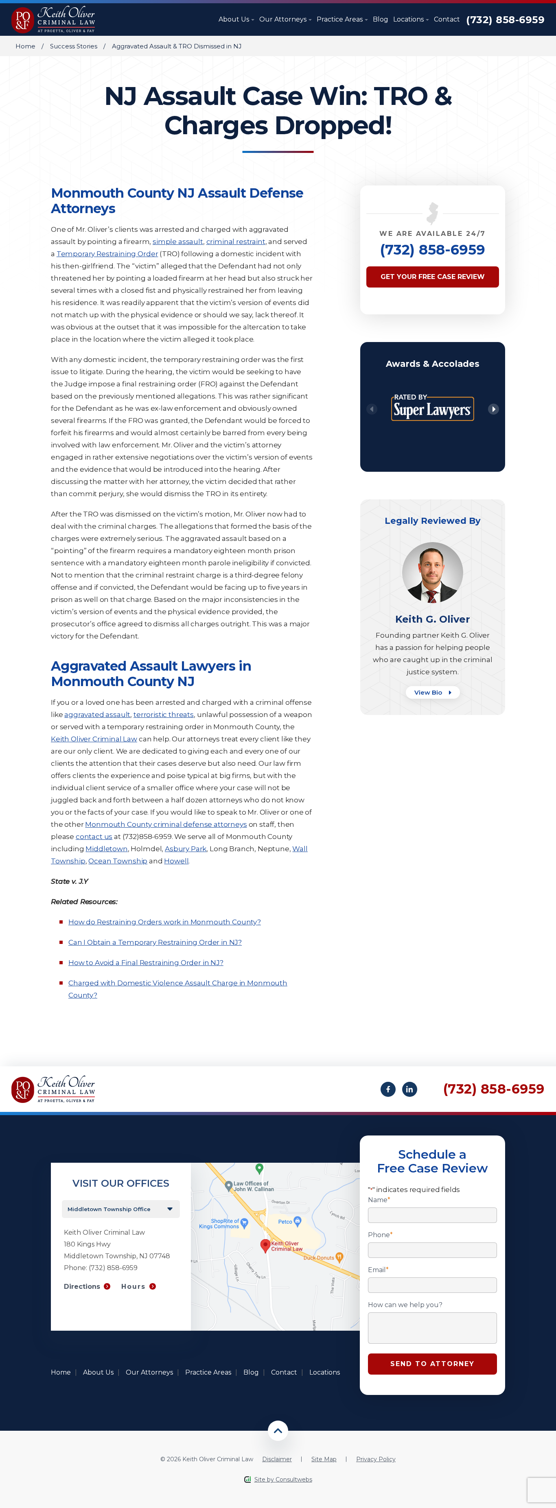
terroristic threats (164, 714)
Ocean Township (117, 861)
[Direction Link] (275, 1166)
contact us (94, 836)
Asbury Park (185, 849)
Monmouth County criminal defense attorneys (166, 824)
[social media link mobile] (388, 1089)
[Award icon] (433, 389)
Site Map (324, 1459)
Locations (409, 19)
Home (25, 46)
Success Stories (73, 46)
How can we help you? (405, 1305)
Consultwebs (294, 1479)
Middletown (106, 849)
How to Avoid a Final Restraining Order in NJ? (145, 963)
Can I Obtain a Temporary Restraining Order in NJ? (155, 942)
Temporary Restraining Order (107, 254)
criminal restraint (235, 242)
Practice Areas (340, 19)
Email (378, 1270)
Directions (82, 1286)
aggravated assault (97, 714)
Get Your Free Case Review (433, 277)
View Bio (429, 692)
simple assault (178, 242)
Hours (133, 1286)
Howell (176, 861)
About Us (235, 19)
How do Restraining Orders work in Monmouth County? (164, 922)
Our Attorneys (283, 19)
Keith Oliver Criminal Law (94, 739)
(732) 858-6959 (505, 20)
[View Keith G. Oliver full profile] (432, 546)
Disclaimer (277, 1459)
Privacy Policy (376, 1459)
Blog (380, 19)
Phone (380, 1235)
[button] (493, 409)
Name (379, 1200)
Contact (447, 19)
